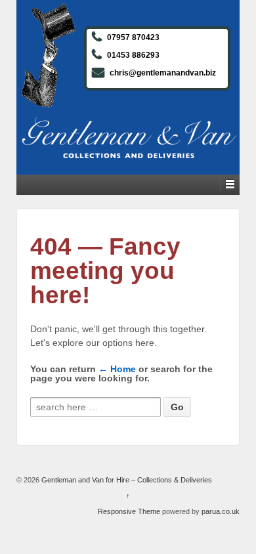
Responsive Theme (129, 511)
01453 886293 (133, 55)
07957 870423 (133, 37)
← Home (117, 369)
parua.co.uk (221, 511)
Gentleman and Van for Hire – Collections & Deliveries (125, 480)
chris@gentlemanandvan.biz (163, 72)
